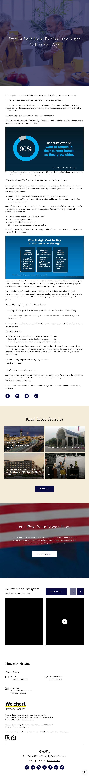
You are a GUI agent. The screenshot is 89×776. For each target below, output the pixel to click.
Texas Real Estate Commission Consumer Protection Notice (25, 715)
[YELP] (56, 767)
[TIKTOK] (50, 767)
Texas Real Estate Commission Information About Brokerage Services (29, 717)
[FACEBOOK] (27, 767)
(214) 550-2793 (47, 725)
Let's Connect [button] (44, 554)
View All (44, 489)
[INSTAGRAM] (38, 767)
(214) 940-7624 (56, 679)
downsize (63, 349)
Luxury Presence (58, 756)
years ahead (46, 95)
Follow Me (56, 592)
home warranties (36, 286)
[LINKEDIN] (33, 767)
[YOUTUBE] (44, 767)
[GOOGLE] (62, 767)
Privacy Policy (53, 760)
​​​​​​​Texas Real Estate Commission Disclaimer (19, 720)
